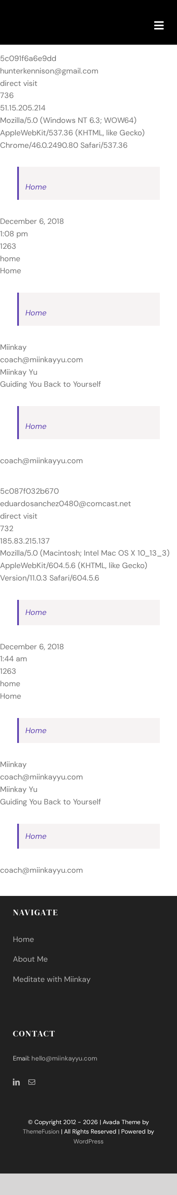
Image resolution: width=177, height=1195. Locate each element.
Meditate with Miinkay (52, 979)
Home (35, 187)
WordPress (88, 1141)
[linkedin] (16, 1082)
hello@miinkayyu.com (64, 1058)
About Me (30, 959)
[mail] (31, 1082)
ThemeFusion (41, 1131)
